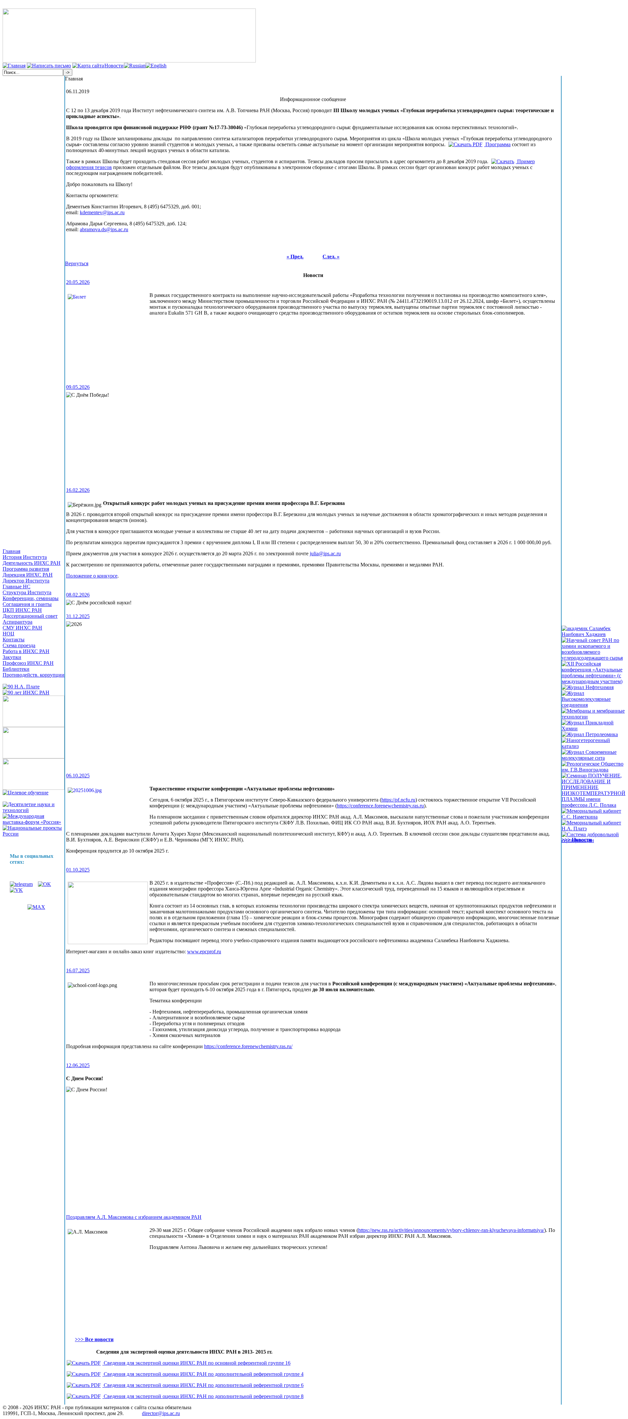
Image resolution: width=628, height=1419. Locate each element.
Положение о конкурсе (91, 576)
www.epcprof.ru (204, 951)
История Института (25, 557)
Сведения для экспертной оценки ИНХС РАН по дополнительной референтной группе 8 (203, 1396)
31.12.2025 (78, 616)
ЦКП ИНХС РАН (22, 610)
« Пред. (295, 256)
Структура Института (27, 592)
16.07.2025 (78, 970)
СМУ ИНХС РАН (22, 628)
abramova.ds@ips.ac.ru (104, 229)
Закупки (12, 657)
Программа (497, 144)
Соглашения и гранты (27, 604)
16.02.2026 (78, 490)
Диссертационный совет (30, 616)
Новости (114, 65)
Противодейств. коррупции (33, 675)
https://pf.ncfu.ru (398, 800)
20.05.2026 (78, 282)
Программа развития (26, 569)
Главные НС (16, 586)
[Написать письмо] (49, 65)
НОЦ (8, 633)
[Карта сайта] (88, 65)
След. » (331, 256)
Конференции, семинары (31, 598)
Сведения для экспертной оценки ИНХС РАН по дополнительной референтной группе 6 (203, 1385)
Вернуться (76, 263)
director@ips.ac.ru (161, 1413)
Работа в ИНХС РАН (26, 651)
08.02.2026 (78, 594)
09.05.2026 (78, 387)
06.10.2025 (78, 775)
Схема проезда (19, 645)
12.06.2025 (78, 1065)
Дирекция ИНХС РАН (28, 575)
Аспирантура (17, 622)
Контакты (14, 639)
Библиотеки (16, 669)
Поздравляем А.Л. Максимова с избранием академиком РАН (133, 1217)
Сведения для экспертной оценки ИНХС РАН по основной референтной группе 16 (196, 1363)
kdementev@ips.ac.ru (102, 212)
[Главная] (14, 65)
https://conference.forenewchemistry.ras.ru (380, 805)
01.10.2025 (78, 870)
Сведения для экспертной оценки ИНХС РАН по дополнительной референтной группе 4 (203, 1374)
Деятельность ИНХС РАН (32, 563)
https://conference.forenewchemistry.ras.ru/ (248, 1046)
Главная (11, 551)
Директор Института (26, 580)
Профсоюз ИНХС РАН (28, 663)
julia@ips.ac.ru (325, 553)
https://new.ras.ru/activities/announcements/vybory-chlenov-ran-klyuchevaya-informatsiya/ (451, 1230)
